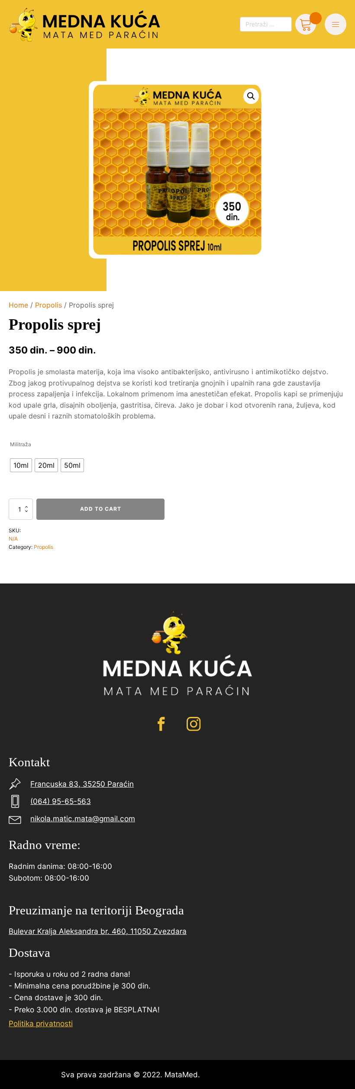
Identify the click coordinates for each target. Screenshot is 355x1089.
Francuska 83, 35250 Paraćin (82, 783)
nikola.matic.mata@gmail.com (82, 818)
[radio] (21, 465)
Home (18, 305)
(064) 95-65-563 (60, 801)
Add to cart (100, 509)
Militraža (20, 444)
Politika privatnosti (41, 1023)
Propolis (48, 305)
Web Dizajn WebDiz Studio (248, 1074)
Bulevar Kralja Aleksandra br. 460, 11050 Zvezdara (98, 931)
